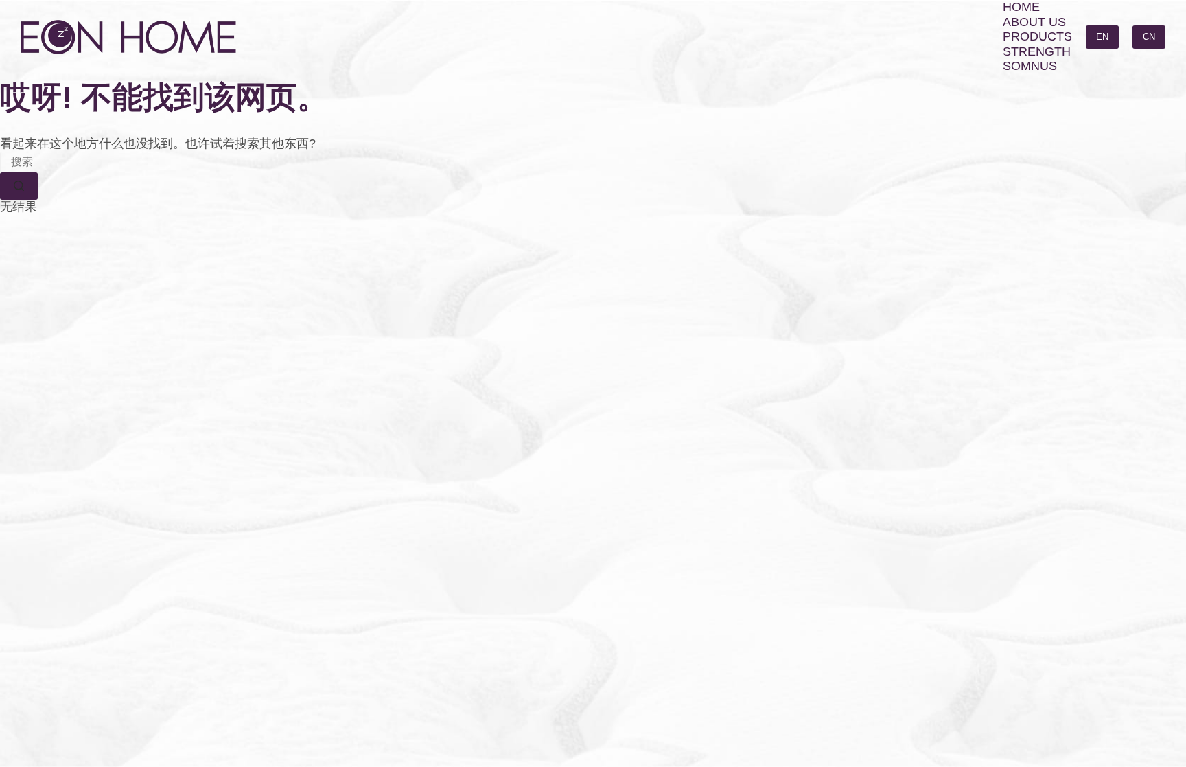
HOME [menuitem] (1021, 7)
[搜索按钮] (19, 186)
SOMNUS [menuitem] (1030, 66)
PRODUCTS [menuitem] (1037, 36)
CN (1149, 37)
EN (1102, 37)
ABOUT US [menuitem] (1034, 22)
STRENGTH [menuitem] (1037, 51)
